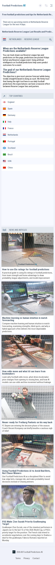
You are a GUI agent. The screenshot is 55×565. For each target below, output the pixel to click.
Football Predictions (14, 5)
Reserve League (31, 39)
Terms (18, 558)
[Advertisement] (27, 198)
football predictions (24, 62)
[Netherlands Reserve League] (50, 39)
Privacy (27, 558)
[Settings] (46, 5)
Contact (36, 558)
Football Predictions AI (33, 552)
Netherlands (15, 39)
